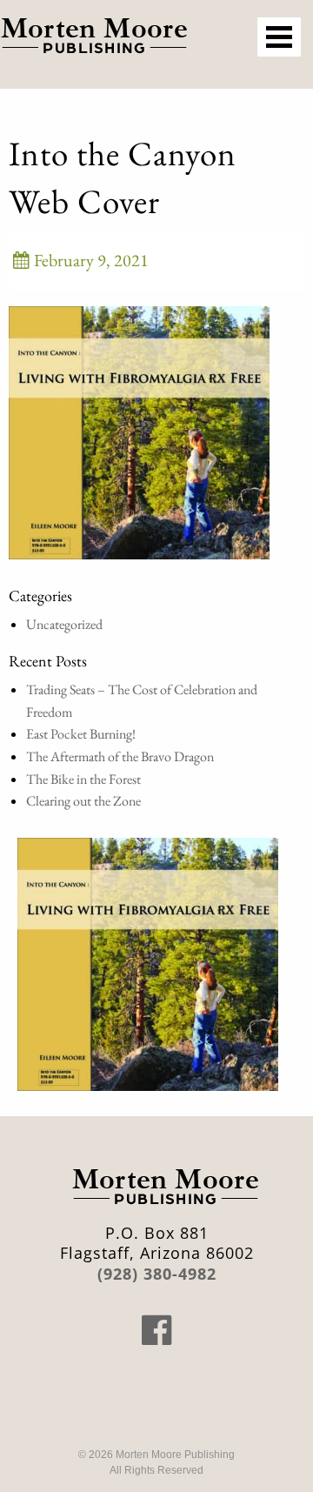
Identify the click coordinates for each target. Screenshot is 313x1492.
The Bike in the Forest (83, 779)
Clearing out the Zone (83, 801)
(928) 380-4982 (156, 1273)
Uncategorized (64, 624)
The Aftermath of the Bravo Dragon (120, 756)
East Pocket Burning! (81, 734)
